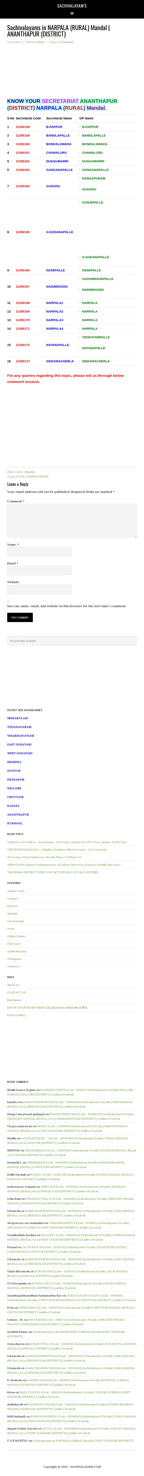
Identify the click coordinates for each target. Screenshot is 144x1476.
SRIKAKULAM (17, 718)
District (12, 906)
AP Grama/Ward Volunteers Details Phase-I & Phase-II (44, 857)
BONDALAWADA (58, 144)
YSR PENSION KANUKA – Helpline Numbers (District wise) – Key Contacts (57, 849)
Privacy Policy (16, 1015)
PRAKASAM (15, 779)
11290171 (23, 328)
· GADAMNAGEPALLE (96, 279)
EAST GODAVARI (19, 744)
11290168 (23, 303)
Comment (15, 501)
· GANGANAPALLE (94, 170)
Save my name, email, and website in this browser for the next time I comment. (66, 606)
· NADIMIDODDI (91, 289)
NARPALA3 (54, 320)
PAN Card (13, 943)
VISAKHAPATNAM (20, 735)
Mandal (30, 472)
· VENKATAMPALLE (95, 337)
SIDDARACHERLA (60, 361)
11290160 (23, 144)
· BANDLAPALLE (92, 135)
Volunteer (13, 966)
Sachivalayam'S (72, 5)
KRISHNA (14, 762)
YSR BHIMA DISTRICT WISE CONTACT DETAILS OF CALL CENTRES (52, 872)
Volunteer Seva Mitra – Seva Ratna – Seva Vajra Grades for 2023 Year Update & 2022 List (66, 842)
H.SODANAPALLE (59, 232)
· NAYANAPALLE (92, 348)
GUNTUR (14, 770)
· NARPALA (88, 303)
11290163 (23, 170)
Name (12, 544)
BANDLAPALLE (58, 135)
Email (12, 563)
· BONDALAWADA (93, 144)
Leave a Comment (61, 42)
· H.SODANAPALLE (94, 257)
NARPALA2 (54, 311)
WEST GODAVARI (19, 753)
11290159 (23, 135)
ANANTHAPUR (18, 814)
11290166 (23, 270)
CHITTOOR (15, 797)
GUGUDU (53, 186)
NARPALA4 (54, 328)
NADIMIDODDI (57, 286)
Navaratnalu (15, 921)
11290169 (23, 311)
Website (13, 582)
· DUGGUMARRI (91, 161)
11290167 (23, 286)
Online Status (16, 936)
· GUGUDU (87, 189)
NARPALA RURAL (37, 476)
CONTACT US (16, 992)
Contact (12, 898)
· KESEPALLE (90, 270)
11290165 (23, 232)
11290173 (23, 361)
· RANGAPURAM (92, 178)
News (11, 928)
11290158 (23, 127)
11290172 (23, 345)
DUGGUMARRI (57, 161)
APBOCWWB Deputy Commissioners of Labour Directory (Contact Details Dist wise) (63, 864)
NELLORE (14, 788)
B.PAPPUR (54, 127)
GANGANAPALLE (59, 170)
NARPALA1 (54, 303)
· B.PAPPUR (88, 127)
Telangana (14, 959)
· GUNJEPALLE (91, 202)
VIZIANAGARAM (19, 727)
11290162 (23, 161)
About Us (13, 985)
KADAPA (13, 805)
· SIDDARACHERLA (94, 361)
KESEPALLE (55, 270)
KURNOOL (14, 823)
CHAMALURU (56, 152)
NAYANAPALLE (57, 345)
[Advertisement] (72, 72)
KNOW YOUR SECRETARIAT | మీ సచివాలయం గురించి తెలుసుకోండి (47, 1007)
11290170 (23, 320)
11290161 (23, 152)
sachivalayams (16, 951)
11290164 (23, 186)
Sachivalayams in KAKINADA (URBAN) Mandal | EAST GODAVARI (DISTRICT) (83, 1440)
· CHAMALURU (91, 152)
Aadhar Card (15, 891)
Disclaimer (14, 1000)
